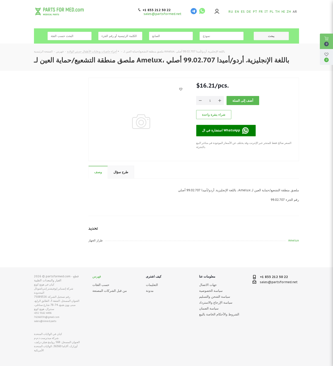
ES (243, 12)
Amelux (293, 240)
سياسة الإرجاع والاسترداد (215, 302)
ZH (289, 12)
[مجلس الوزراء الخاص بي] (217, 11)
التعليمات (152, 285)
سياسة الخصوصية (211, 291)
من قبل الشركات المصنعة (109, 291)
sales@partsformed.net (162, 14)
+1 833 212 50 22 (156, 10)
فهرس (96, 276)
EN (237, 12)
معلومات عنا (207, 276)
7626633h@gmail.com (46, 317)
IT (266, 12)
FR (261, 12)
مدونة (150, 291)
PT (255, 12)
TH (277, 12)
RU (230, 12)
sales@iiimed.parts (45, 321)
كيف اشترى (154, 276)
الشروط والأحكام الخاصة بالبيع (219, 314)
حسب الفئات (100, 285)
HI (283, 12)
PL (271, 12)
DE (248, 12)
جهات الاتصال (208, 285)
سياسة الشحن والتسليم (214, 297)
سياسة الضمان (209, 308)
